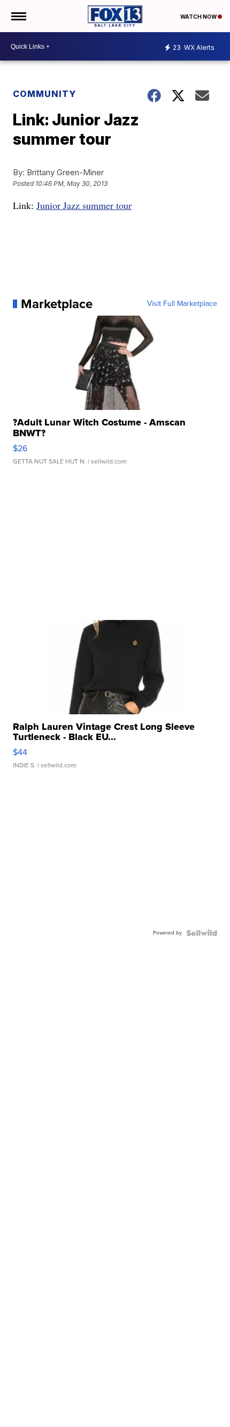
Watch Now (199, 16)
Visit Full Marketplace (182, 304)
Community (44, 93)
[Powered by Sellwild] (201, 933)
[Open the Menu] (18, 16)
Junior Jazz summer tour (84, 205)
